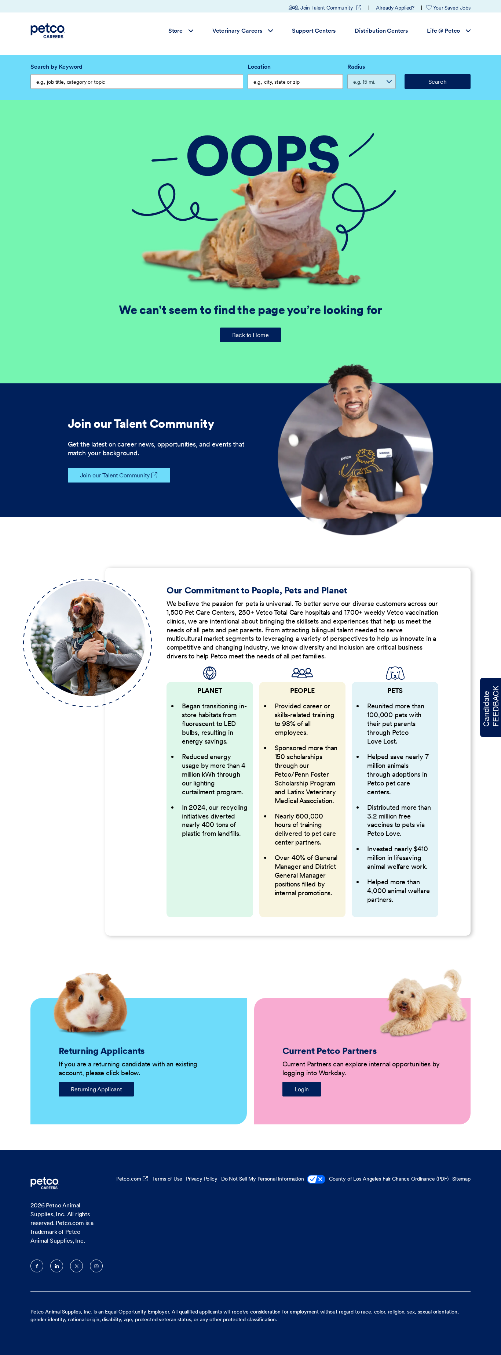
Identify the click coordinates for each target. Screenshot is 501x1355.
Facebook (36, 1266)
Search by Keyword (56, 66)
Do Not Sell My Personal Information (262, 1179)
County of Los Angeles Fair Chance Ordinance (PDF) (389, 1178)
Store (175, 30)
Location (259, 66)
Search (437, 81)
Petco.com (128, 1178)
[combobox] (295, 81)
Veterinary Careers (237, 30)
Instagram (96, 1266)
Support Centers (314, 30)
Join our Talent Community (115, 475)
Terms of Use (167, 1178)
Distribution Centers (381, 30)
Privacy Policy (201, 1178)
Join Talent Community (331, 7)
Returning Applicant (96, 1089)
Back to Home (250, 335)
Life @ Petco (443, 30)
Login (302, 1089)
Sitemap (461, 1178)
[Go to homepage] (48, 31)
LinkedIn (56, 1266)
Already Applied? (395, 7)
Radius (356, 66)
